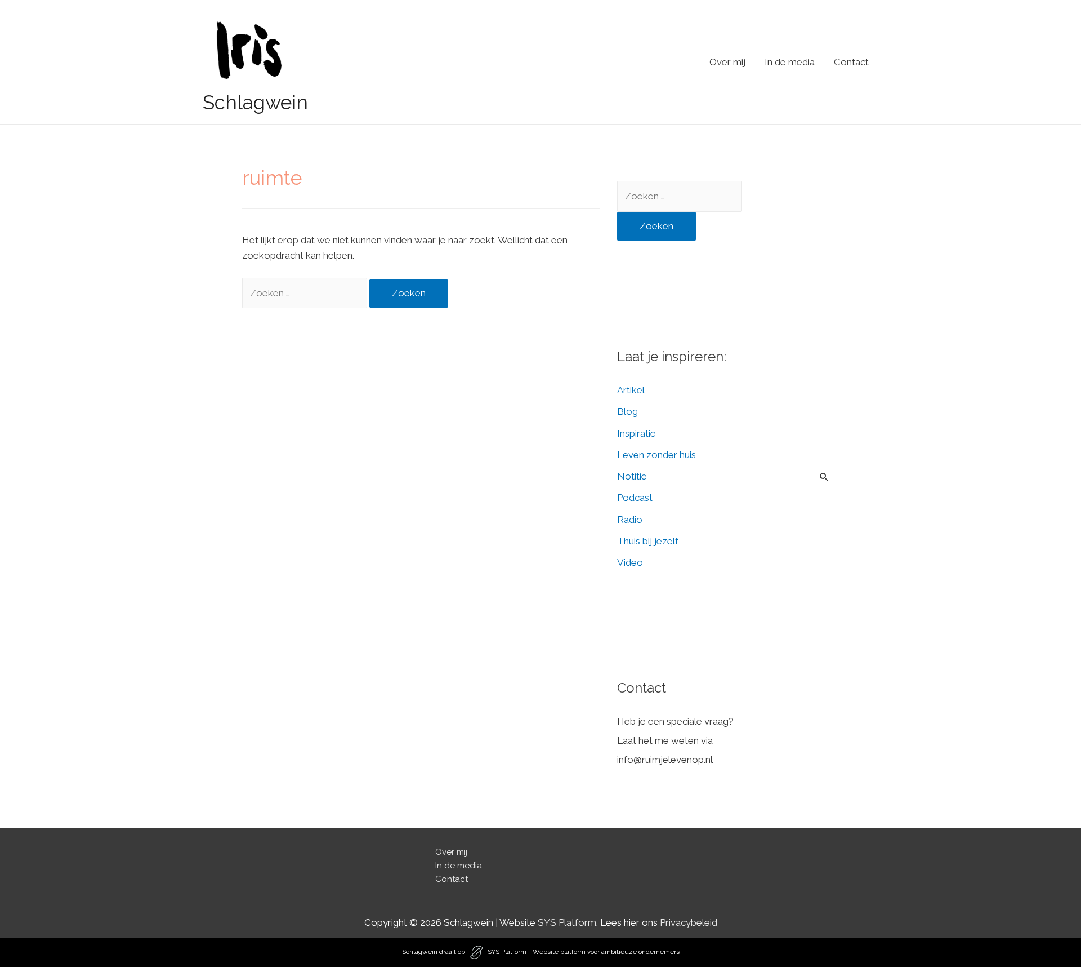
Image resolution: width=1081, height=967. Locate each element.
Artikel (631, 390)
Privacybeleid (688, 922)
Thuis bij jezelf (647, 541)
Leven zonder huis (656, 454)
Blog (627, 411)
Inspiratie (636, 433)
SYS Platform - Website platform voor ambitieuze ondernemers (584, 952)
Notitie (632, 476)
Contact (851, 62)
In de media (790, 62)
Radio (629, 519)
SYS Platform (567, 922)
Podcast (635, 497)
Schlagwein (255, 102)
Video (630, 562)
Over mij (727, 62)
